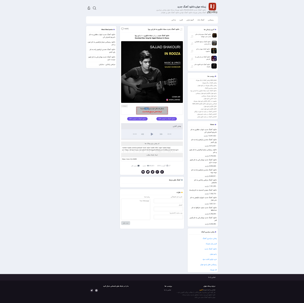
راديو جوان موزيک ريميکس (209, 96)
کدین (201, 290)
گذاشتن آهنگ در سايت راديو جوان (207, 114)
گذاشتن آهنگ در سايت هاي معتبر (207, 117)
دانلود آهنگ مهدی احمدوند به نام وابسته (203, 190)
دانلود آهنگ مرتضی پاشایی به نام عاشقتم (205, 181)
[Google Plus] (157, 172)
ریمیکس (211, 20)
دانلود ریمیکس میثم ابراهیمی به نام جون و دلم (203, 151)
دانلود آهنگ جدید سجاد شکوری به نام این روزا (203, 91)
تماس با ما (212, 277)
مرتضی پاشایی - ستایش (107, 64)
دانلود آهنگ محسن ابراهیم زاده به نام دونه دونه (204, 171)
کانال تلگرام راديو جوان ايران (209, 109)
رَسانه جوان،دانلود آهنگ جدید (191, 7)
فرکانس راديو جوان (211, 104)
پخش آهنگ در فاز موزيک (209, 83)
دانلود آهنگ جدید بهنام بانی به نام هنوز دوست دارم (203, 161)
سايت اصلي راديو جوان (210, 98)
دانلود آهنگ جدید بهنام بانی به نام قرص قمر (203, 219)
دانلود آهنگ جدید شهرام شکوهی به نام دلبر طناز (203, 198)
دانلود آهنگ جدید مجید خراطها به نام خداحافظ (204, 209)
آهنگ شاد (200, 20)
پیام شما (147, 197)
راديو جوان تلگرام (212, 93)
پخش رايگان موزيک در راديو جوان (207, 85)
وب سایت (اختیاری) (176, 213)
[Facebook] (162, 172)
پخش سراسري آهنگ (211, 88)
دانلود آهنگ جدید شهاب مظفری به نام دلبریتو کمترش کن (204, 130)
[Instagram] (96, 290)
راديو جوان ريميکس (201, 93)
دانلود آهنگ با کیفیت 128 (166, 119)
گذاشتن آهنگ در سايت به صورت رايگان (205, 111)
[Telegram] (152, 172)
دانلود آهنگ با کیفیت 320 (137, 119)
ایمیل (180, 205)
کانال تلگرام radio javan (199, 104)
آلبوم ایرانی (190, 20)
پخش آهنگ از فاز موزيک (203, 80)
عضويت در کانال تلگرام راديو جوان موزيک (205, 101)
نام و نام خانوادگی (176, 197)
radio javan (213, 80)
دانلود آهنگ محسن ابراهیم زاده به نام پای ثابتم (204, 141)
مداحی (173, 20)
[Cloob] (143, 172)
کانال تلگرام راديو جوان (210, 106)
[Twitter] (148, 172)
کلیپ (181, 20)
